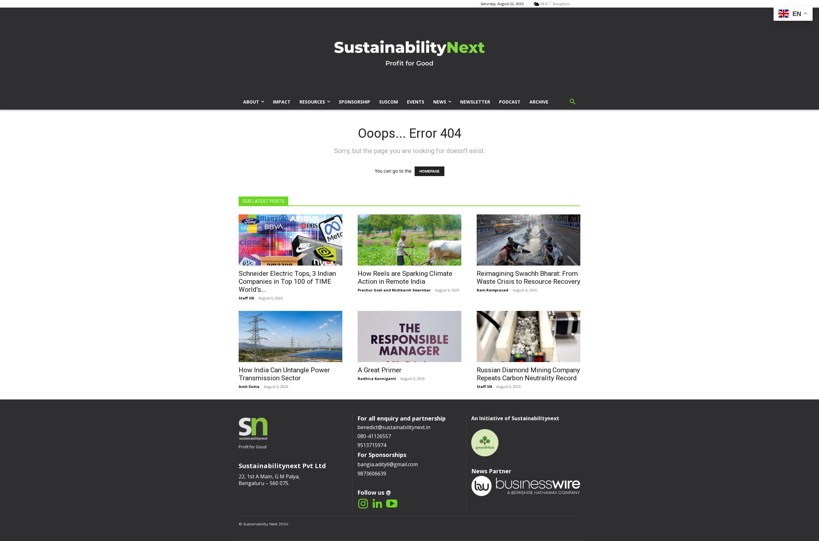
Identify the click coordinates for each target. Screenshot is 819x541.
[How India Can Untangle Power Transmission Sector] (290, 336)
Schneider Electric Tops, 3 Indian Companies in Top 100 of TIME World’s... (287, 281)
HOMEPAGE (429, 171)
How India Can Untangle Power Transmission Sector (284, 374)
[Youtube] (391, 504)
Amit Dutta (249, 386)
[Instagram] (363, 504)
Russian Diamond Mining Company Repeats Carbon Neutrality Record (528, 374)
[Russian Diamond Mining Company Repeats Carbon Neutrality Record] (528, 336)
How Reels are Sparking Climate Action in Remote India (405, 277)
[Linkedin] (377, 504)
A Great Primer (380, 370)
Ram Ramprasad (492, 290)
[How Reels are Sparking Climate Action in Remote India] (409, 240)
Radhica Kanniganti (377, 378)
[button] (572, 102)
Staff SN (246, 298)
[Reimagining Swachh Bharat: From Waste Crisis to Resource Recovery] (528, 240)
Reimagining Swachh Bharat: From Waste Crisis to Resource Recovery (528, 277)
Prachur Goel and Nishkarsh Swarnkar (394, 290)
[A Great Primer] (409, 336)
